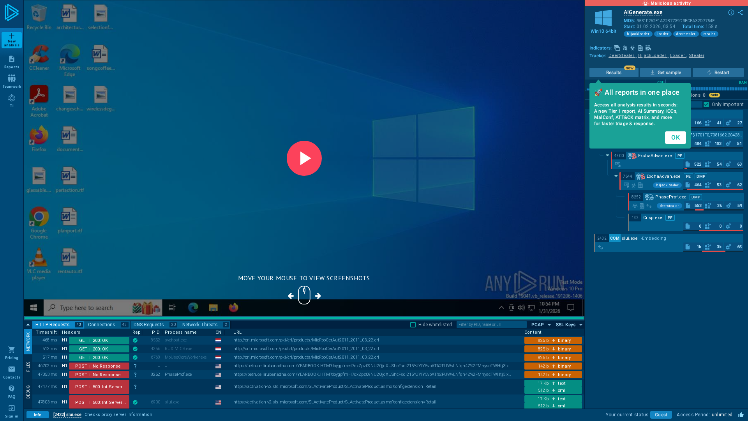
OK (675, 137)
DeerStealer (623, 55)
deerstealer (686, 34)
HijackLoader (653, 55)
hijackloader (638, 34)
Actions (695, 95)
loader (663, 34)
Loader (678, 55)
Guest (661, 414)
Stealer (696, 55)
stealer (710, 34)
